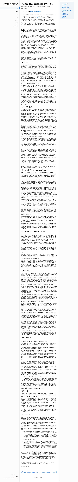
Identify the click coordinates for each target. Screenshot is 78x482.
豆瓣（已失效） (39, 17)
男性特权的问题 (65, 6)
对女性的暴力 (64, 13)
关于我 (16, 20)
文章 (17, 8)
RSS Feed (15, 26)
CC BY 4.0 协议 (14, 477)
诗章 (17, 17)
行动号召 (64, 16)
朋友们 (16, 23)
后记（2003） (65, 17)
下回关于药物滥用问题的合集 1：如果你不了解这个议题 (29, 472)
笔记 (17, 14)
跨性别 (31, 11)
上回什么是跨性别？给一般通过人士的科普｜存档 (48, 472)
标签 (17, 11)
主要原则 (64, 4)
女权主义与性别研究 (37, 11)
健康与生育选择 (65, 14)
